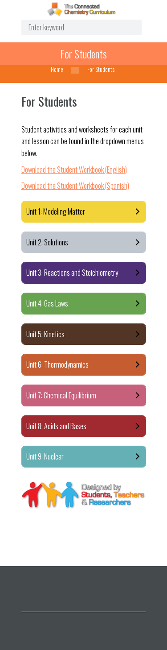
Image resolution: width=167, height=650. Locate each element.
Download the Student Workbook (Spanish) (75, 185)
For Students (83, 54)
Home (57, 69)
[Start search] (127, 27)
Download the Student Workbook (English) (74, 169)
